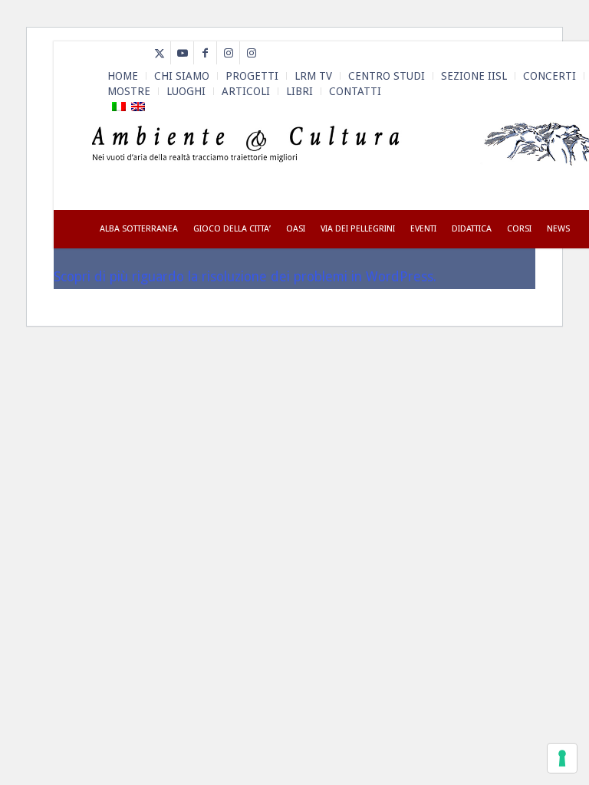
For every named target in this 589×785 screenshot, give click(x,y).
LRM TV (313, 76)
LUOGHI (186, 91)
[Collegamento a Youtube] (182, 52)
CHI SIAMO (181, 76)
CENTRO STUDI (386, 76)
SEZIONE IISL (474, 76)
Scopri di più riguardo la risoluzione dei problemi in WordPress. (245, 276)
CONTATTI (355, 91)
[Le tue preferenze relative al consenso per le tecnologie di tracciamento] (562, 758)
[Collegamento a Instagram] (228, 52)
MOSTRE (128, 91)
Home (122, 76)
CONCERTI (549, 76)
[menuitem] (123, 76)
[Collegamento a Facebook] (205, 52)
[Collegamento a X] (159, 52)
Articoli (246, 91)
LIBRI (299, 91)
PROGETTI (251, 76)
